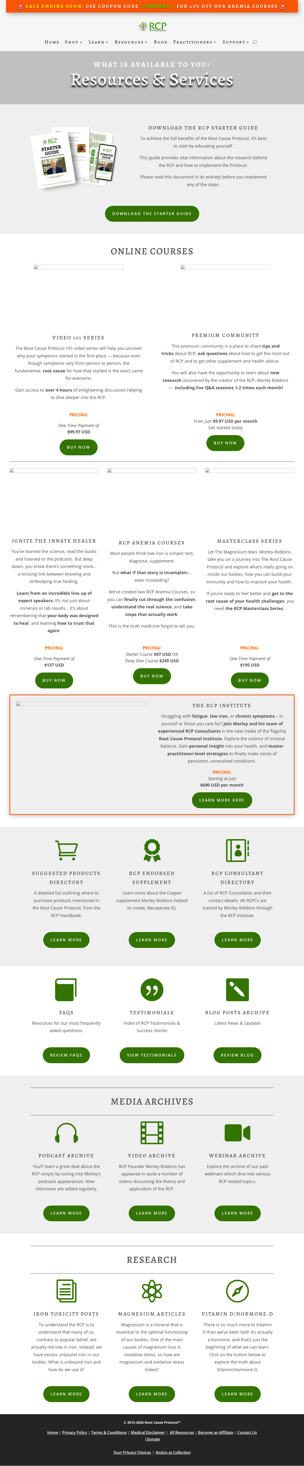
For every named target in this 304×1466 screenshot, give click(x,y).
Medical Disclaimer (148, 1432)
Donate (153, 1439)
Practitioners (193, 42)
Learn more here (222, 800)
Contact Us (247, 1432)
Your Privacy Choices (132, 1452)
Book (161, 42)
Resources (129, 42)
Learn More (66, 939)
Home (52, 42)
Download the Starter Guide (152, 213)
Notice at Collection (173, 1452)
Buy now (78, 447)
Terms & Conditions (109, 1432)
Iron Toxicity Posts (66, 1313)
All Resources (182, 1432)
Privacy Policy (74, 1432)
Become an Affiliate (215, 1432)
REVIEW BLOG (237, 1055)
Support (234, 42)
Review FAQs (66, 1055)
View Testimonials (152, 1055)
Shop (72, 42)
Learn (97, 42)
